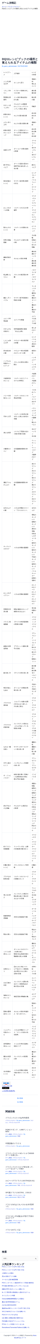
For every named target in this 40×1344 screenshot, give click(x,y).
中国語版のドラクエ (13, 1143)
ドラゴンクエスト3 (23, 1160)
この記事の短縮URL (8, 1091)
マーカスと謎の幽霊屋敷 (10, 1279)
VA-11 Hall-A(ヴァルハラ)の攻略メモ (14, 1311)
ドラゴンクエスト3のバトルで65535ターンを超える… (19, 1154)
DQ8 (19, 1136)
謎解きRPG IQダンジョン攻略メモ (13, 1289)
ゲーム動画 (8, 1134)
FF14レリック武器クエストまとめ (13, 1324)
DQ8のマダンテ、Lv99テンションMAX (18, 1130)
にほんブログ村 (7, 1086)
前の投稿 (20, 1098)
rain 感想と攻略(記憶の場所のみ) (12, 1318)
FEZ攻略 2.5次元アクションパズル (13, 1321)
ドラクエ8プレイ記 (12, 1230)
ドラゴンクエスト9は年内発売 (17, 1118)
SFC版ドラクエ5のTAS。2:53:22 (18, 1192)
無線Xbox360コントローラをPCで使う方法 (16, 1308)
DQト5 (19, 1197)
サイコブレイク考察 (8, 1295)
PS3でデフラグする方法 (10, 1314)
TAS (19, 1185)
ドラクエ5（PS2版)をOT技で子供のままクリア (19, 1217)
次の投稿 (20, 1102)
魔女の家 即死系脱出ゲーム (11, 1302)
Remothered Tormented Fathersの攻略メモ (15, 1327)
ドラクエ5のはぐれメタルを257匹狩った (19, 1205)
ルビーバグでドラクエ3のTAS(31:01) (19, 1181)
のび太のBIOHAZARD (9, 1305)
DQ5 (32, 1209)
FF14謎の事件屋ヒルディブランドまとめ (15, 1286)
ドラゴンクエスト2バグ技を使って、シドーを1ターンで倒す (19, 1168)
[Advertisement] (20, 31)
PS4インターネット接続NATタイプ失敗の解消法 (18, 1283)
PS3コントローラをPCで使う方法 (13, 1266)
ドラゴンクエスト (10, 1120)
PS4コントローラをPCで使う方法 (13, 1270)
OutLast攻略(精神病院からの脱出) (13, 1299)
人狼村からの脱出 (8, 1273)
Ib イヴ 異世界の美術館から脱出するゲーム (16, 1292)
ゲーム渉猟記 (9, 3)
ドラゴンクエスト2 (23, 1173)
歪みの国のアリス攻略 (9, 1276)
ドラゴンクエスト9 (14, 1122)
